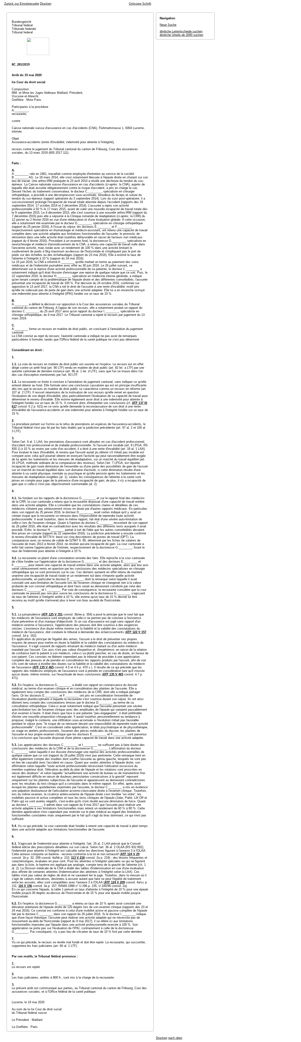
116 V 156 (25, 886)
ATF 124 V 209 (114, 882)
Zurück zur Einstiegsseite (21, 3)
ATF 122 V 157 (136, 632)
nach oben (175, 1038)
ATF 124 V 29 (130, 854)
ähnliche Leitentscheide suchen (181, 31)
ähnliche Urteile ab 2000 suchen (181, 35)
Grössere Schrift (140, 3)
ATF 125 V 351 (52, 614)
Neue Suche (168, 25)
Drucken (45, 3)
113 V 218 (78, 857)
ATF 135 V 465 (43, 667)
